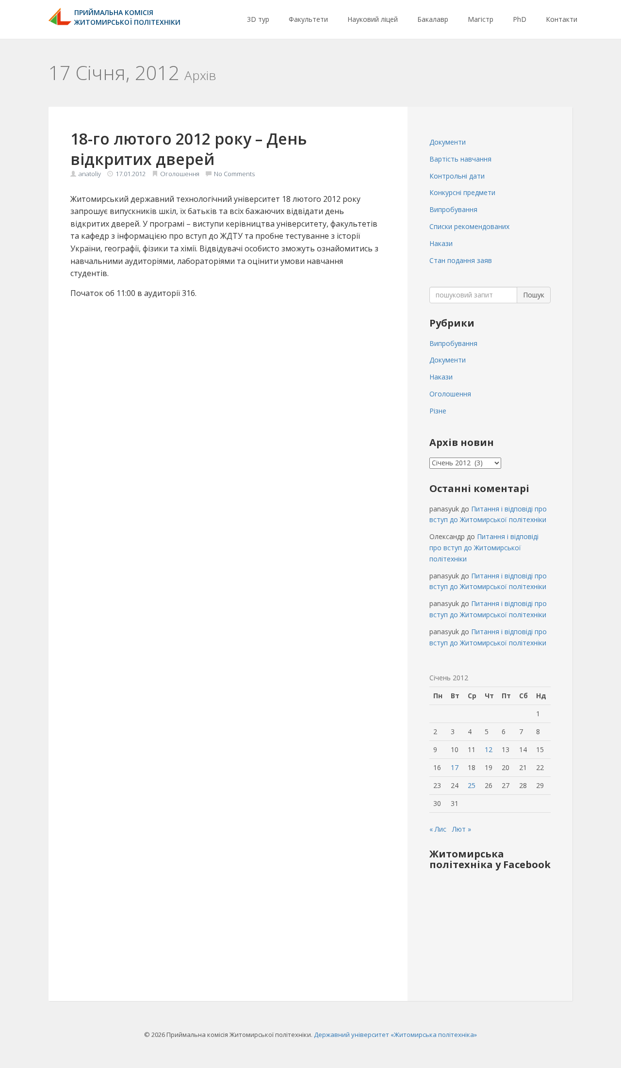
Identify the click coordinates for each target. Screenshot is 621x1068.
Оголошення (179, 173)
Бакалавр (432, 19)
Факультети (308, 19)
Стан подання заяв (460, 260)
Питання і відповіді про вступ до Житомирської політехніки (484, 547)
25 (471, 785)
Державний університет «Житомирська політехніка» (395, 1034)
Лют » (461, 829)
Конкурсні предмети (462, 192)
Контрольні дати (457, 176)
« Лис (437, 829)
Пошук (533, 294)
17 (454, 767)
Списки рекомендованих (469, 226)
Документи (447, 142)
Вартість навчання (460, 159)
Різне (437, 410)
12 (488, 749)
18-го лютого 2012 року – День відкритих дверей (188, 148)
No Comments (234, 173)
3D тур (258, 19)
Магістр (480, 19)
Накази (441, 243)
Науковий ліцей (372, 19)
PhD (519, 19)
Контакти (561, 19)
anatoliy (90, 173)
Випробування (453, 209)
